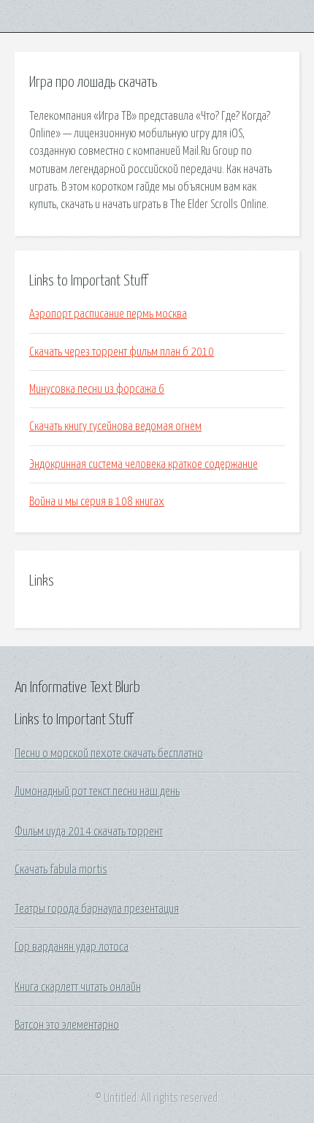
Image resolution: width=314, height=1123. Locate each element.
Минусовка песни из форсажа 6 (96, 389)
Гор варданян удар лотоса (72, 947)
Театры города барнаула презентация (97, 909)
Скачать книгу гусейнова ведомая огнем (115, 426)
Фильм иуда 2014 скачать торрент (89, 832)
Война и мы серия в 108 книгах (96, 501)
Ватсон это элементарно (67, 1025)
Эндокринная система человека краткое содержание (143, 464)
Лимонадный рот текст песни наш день (97, 791)
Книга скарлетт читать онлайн (78, 987)
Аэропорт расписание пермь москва (108, 314)
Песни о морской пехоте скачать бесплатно (109, 753)
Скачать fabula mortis (61, 869)
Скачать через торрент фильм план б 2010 (121, 352)
